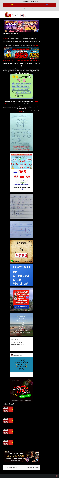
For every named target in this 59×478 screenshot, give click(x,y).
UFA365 (10, 110)
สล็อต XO (18, 60)
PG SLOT (14, 60)
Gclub (30, 110)
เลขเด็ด (5, 103)
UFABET (6, 110)
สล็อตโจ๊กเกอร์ (28, 60)
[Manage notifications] (57, 476)
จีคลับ (33, 110)
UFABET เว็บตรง (24, 110)
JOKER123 (9, 60)
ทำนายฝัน (20, 107)
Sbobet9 (21, 111)
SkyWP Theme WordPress (33, 476)
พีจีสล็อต (23, 60)
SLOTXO (4, 60)
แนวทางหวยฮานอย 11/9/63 (10, 467)
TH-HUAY (15, 36)
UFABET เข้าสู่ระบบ (17, 110)
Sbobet (36, 110)
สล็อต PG (38, 60)
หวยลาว (35, 103)
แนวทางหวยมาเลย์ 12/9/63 (33, 467)
